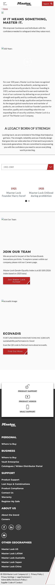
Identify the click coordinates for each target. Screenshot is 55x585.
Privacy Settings (7, 577)
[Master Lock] (24, 3)
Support (8, 473)
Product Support (10, 480)
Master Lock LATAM (12, 553)
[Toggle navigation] (5, 3)
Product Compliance (13, 488)
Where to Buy (9, 444)
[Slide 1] (26, 201)
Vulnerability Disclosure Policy (13, 580)
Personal (9, 437)
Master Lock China (11, 566)
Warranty (7, 497)
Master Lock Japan (12, 562)
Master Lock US (10, 549)
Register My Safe (11, 501)
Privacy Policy (36, 574)
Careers (6, 519)
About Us (9, 508)
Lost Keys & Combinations (16, 484)
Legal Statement (23, 577)
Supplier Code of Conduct (12, 582)
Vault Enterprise (10, 462)
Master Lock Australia (13, 558)
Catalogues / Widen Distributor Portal (22, 466)
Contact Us (7, 493)
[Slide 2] (29, 201)
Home (5, 9)
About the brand (10, 515)
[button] (27, 167)
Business (8, 450)
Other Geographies (17, 542)
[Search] (51, 3)
